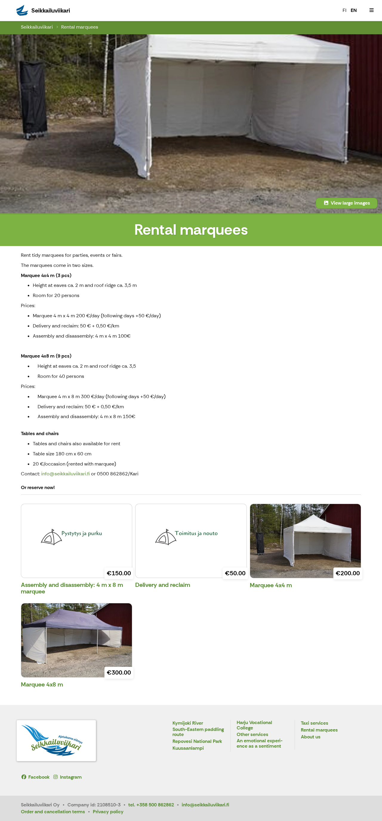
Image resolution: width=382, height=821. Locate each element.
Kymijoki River (187, 723)
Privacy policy (108, 811)
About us (311, 737)
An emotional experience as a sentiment (260, 743)
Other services (252, 734)
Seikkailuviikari (37, 27)
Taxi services (314, 723)
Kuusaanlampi (188, 748)
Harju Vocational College (254, 725)
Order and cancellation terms (53, 811)
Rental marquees (79, 27)
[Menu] (371, 10)
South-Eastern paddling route (198, 732)
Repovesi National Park (197, 741)
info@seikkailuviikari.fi (65, 474)
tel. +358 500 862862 (151, 805)
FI (344, 10)
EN (354, 10)
